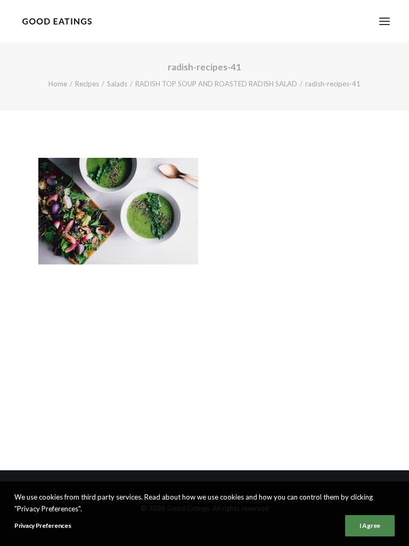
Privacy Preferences (42, 525)
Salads (117, 83)
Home (57, 83)
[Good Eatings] (56, 21)
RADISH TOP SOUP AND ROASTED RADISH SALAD (216, 83)
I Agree (369, 525)
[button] (384, 21)
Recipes (87, 83)
